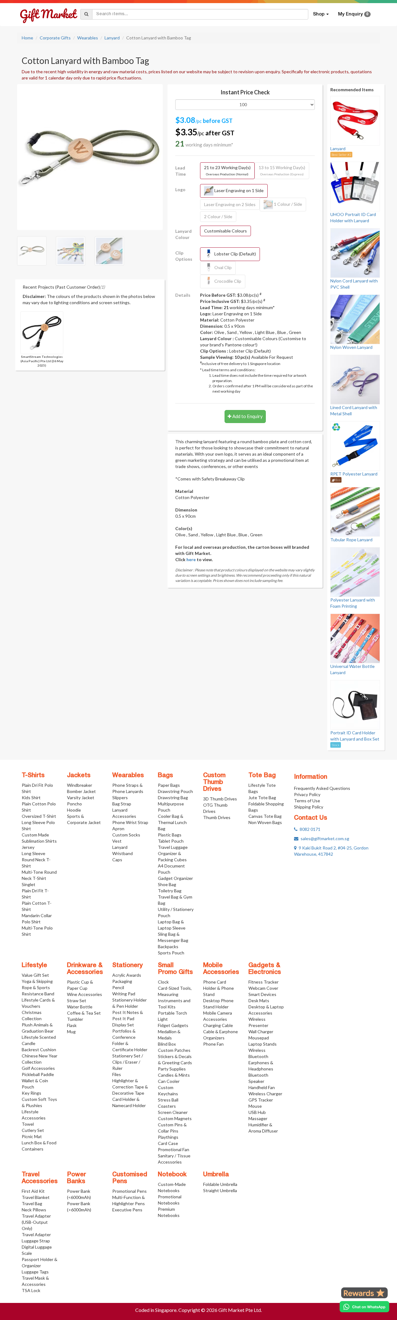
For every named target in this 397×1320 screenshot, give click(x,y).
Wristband (122, 853)
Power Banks (76, 1178)
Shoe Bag (167, 884)
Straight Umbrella (220, 1190)
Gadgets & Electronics (264, 969)
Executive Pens (127, 1209)
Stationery (127, 965)
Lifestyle (34, 965)
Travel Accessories (40, 1178)
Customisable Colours (225, 230)
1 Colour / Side (287, 203)
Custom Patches (174, 1050)
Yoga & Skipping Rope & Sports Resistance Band (38, 987)
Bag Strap (121, 803)
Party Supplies (172, 1068)
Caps (117, 859)
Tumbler (75, 1019)
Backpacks (168, 946)
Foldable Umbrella (220, 1184)
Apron (118, 828)
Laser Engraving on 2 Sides (230, 204)
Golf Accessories (38, 1068)
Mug (71, 1031)
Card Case (168, 1143)
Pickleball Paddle (38, 1074)
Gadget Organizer (175, 878)
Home (27, 37)
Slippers (120, 797)
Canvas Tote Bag (265, 816)
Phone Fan (213, 1044)
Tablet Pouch (171, 841)
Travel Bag (32, 1203)
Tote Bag (262, 775)
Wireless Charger (265, 1093)
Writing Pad (123, 993)
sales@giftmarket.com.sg (323, 838)
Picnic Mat (32, 1136)
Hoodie (74, 810)
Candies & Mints (174, 1075)
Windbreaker (79, 785)
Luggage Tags (35, 1271)
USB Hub (257, 1112)
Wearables (87, 37)
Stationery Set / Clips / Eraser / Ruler (127, 1062)
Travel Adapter (36, 1234)
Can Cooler (169, 1081)
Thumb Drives (216, 817)
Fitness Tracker (263, 981)
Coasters (167, 1106)
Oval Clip (222, 267)
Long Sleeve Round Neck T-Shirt (36, 859)
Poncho (74, 803)
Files (116, 1074)
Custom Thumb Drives (214, 782)
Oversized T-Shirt (39, 816)
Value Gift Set (35, 975)
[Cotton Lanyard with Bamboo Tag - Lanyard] (90, 156)
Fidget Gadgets (173, 1025)
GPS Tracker (260, 1099)
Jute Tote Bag (262, 797)
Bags (165, 775)
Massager (257, 1118)
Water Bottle (79, 1006)
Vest (117, 841)
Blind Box (167, 1044)
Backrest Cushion (39, 1049)
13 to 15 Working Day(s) (282, 170)
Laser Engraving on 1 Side (238, 190)
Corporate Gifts (55, 37)
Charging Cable (218, 1025)
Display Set (123, 1024)
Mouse (255, 1106)
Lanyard (112, 37)
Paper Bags (169, 785)
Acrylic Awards (126, 975)
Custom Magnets (175, 1118)
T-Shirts (33, 775)
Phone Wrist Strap (130, 822)
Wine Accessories (84, 994)
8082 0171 (308, 829)
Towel (28, 1124)
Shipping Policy (308, 806)
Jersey (28, 847)
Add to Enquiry (247, 416)
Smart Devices (262, 994)
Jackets (79, 775)
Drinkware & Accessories (85, 969)
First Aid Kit (33, 1191)
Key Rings (31, 1093)
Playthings (168, 1137)
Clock (163, 981)
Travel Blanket (36, 1197)
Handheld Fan (261, 1087)
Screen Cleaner (173, 1112)
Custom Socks (126, 834)
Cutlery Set (33, 1130)
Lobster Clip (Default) (234, 253)
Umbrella (216, 1175)
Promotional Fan (173, 1149)
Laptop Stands (262, 1044)
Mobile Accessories (221, 969)
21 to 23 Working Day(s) (227, 170)
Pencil (118, 987)
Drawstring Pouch (175, 791)
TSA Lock (31, 1290)
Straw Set (76, 1000)
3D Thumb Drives (220, 798)
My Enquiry (353, 14)
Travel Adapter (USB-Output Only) (36, 1222)
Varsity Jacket (80, 797)
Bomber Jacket (81, 791)
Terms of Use (307, 800)
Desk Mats (258, 1000)
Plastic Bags (169, 834)
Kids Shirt (31, 797)
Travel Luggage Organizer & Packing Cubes (173, 853)
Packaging (122, 981)
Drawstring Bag (173, 797)
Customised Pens (129, 1178)
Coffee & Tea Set (84, 1013)
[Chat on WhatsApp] (364, 1306)
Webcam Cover (263, 988)
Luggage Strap (36, 1240)
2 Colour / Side (218, 216)
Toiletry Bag (169, 890)
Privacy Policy (307, 794)
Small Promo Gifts (175, 969)
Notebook (172, 1175)
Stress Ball (168, 1099)
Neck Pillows (34, 1209)
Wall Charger (260, 1031)
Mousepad (258, 1037)
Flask (72, 1025)
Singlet (28, 884)
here (191, 559)
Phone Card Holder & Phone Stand (218, 988)
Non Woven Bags (265, 822)
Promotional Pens (129, 1191)
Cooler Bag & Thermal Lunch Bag (172, 822)
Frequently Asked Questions (322, 788)
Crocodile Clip (227, 280)
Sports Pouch (171, 952)
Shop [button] (319, 14)
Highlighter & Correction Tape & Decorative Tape (130, 1087)
